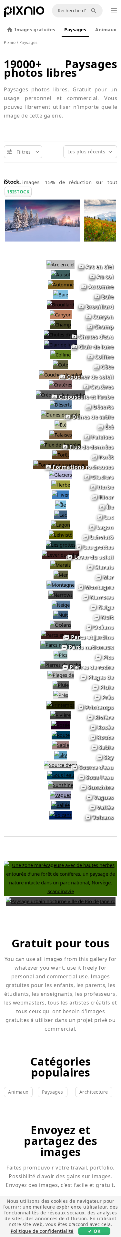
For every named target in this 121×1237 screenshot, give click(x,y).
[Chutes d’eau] (60, 334)
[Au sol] (60, 274)
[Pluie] (61, 685)
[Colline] (60, 354)
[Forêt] (60, 454)
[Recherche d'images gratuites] (94, 10)
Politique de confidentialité (42, 1231)
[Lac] (60, 514)
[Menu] (114, 10)
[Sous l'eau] (60, 775)
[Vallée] (60, 805)
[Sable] (60, 745)
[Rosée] (60, 725)
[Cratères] (60, 384)
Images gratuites (35, 29)
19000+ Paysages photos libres (60, 68)
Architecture (93, 1092)
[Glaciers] (60, 474)
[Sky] (60, 755)
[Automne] (61, 284)
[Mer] (61, 575)
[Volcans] (60, 815)
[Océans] (60, 625)
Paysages (75, 29)
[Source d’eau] (60, 765)
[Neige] (61, 605)
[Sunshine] (60, 785)
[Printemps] (60, 705)
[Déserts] (61, 404)
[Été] (60, 424)
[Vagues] (60, 795)
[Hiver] (60, 494)
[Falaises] (60, 434)
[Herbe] (60, 484)
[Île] (60, 504)
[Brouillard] (60, 304)
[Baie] (60, 294)
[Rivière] (60, 715)
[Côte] (60, 364)
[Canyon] (61, 314)
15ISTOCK (18, 192)
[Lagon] (60, 524)
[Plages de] (60, 675)
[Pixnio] (24, 12)
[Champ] (60, 324)
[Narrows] (60, 595)
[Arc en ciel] (60, 264)
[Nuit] (60, 615)
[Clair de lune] (60, 344)
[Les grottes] (61, 544)
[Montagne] (60, 585)
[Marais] (60, 565)
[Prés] (60, 695)
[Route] (61, 735)
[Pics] (60, 655)
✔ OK (94, 1231)
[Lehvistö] (61, 534)
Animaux (105, 29)
